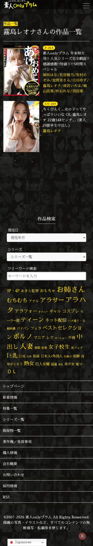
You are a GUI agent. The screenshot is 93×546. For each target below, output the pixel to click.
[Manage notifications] (82, 536)
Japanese (22, 541)
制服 (37, 348)
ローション (61, 338)
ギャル (55, 311)
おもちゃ (47, 290)
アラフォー (26, 311)
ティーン (32, 319)
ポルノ (23, 336)
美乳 (60, 364)
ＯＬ (12, 371)
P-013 (49, 48)
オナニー (43, 311)
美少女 (69, 364)
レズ (49, 337)
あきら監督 (30, 290)
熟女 (29, 363)
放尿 (36, 356)
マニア (39, 337)
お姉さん (70, 289)
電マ (79, 364)
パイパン (23, 328)
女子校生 (59, 347)
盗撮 (54, 364)
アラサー (52, 300)
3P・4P (13, 290)
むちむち (17, 300)
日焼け (68, 356)
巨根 (29, 356)
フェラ (35, 328)
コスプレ (70, 311)
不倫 (71, 337)
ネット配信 (56, 320)
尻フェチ (77, 348)
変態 (44, 348)
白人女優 (42, 363)
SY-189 (50, 104)
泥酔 (76, 356)
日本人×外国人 (52, 356)
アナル (34, 301)
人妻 (26, 346)
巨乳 (12, 355)
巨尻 (22, 356)
